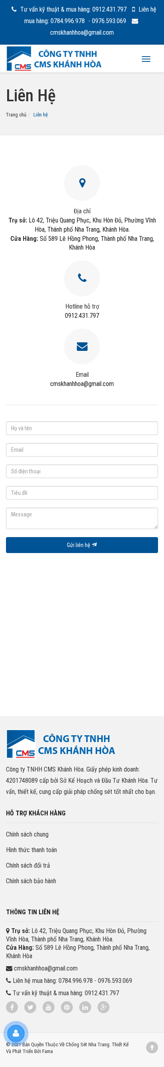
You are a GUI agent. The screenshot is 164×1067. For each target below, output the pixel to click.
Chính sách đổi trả (28, 865)
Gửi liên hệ (79, 545)
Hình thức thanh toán (31, 850)
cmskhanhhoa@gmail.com (82, 384)
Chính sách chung (27, 834)
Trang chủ (16, 115)
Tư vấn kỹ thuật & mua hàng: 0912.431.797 (73, 9)
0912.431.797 (82, 315)
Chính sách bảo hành (31, 881)
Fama (47, 1051)
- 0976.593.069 (108, 21)
